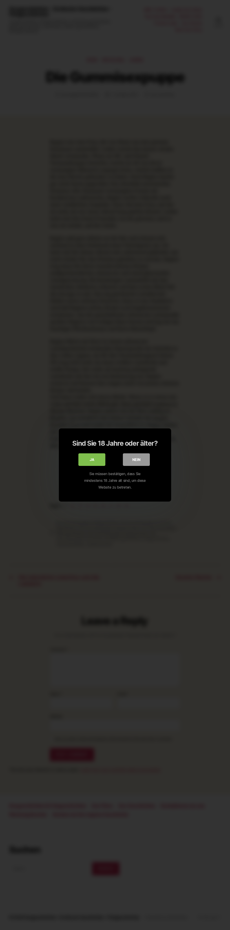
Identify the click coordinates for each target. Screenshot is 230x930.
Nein (136, 459)
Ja (92, 459)
